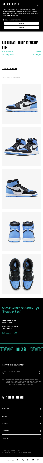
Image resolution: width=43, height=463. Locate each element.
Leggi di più (14, 15)
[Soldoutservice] (3, 397)
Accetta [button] (21, 23)
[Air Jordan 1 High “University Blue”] (18, 460)
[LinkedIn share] (33, 460)
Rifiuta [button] (21, 27)
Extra (4, 416)
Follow (5, 438)
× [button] (37, 5)
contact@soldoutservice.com (13, 450)
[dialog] (21, 15)
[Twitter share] (23, 460)
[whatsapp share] (28, 460)
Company (5, 431)
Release (5, 423)
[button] (12, 20)
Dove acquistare (9, 68)
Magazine (6, 409)
